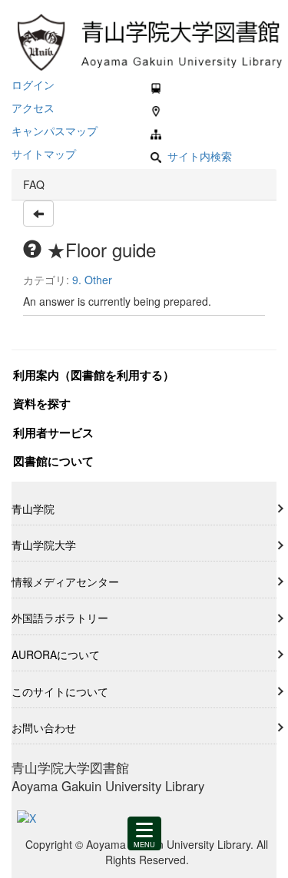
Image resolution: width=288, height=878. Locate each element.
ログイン (33, 84)
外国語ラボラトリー (60, 617)
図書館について (53, 460)
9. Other (92, 279)
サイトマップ (44, 153)
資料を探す (42, 403)
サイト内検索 (199, 155)
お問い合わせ (44, 727)
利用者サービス (53, 432)
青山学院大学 (44, 544)
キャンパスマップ (55, 130)
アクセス (33, 107)
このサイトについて (60, 691)
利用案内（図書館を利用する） (93, 374)
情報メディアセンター (65, 581)
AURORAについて (56, 654)
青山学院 (33, 508)
